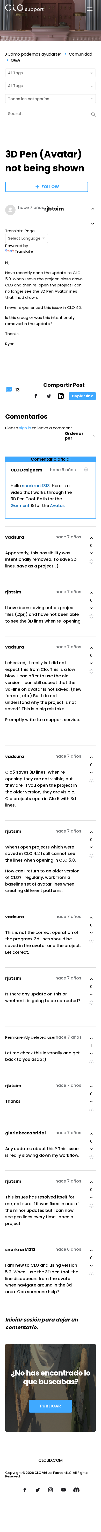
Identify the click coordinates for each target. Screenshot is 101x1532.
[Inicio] (24, 9)
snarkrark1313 (36, 486)
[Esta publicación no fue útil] (93, 223)
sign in (25, 428)
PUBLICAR (50, 1406)
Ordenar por (74, 436)
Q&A (15, 60)
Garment (20, 506)
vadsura (14, 537)
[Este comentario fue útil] (91, 538)
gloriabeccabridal (25, 1133)
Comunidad (80, 54)
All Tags (15, 72)
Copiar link (82, 396)
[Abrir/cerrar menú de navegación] (86, 9)
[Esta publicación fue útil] (93, 209)
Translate (24, 251)
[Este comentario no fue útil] (91, 553)
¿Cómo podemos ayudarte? (33, 54)
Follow (50, 187)
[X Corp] (49, 398)
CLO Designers (26, 470)
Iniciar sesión (22, 1319)
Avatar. (57, 506)
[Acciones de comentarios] (85, 471)
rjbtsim (54, 208)
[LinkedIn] (61, 397)
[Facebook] (36, 398)
